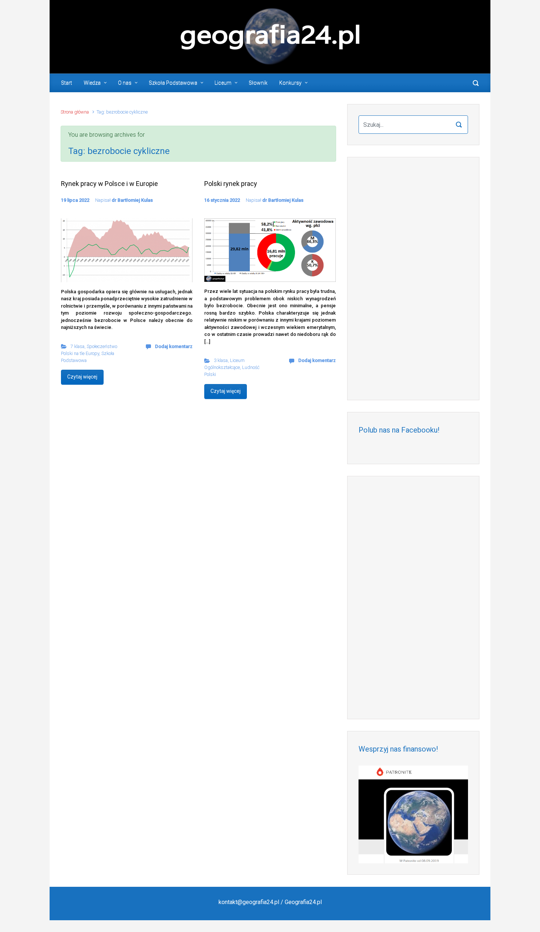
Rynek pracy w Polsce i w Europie (109, 183)
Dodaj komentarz (173, 346)
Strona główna (75, 112)
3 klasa (221, 360)
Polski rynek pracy (230, 183)
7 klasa (77, 346)
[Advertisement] (413, 278)
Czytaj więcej (82, 377)
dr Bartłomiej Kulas (132, 200)
